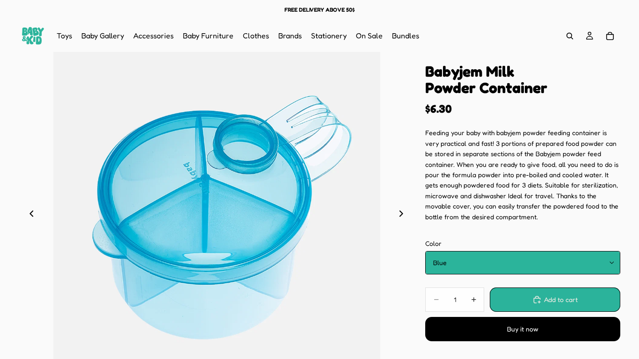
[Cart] (610, 36)
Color (433, 243)
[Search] (569, 36)
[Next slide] (403, 215)
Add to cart (561, 299)
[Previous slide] (29, 215)
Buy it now (522, 329)
